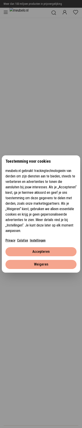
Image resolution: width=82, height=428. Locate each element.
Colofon (22, 240)
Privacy (10, 240)
